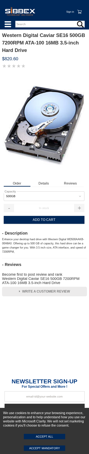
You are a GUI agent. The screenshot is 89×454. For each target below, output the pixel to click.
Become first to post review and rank (40, 278)
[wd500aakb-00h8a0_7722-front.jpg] (44, 124)
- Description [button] (15, 233)
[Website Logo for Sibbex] (20, 11)
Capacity (10, 191)
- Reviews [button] (11, 264)
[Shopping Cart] (79, 9)
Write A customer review (46, 291)
